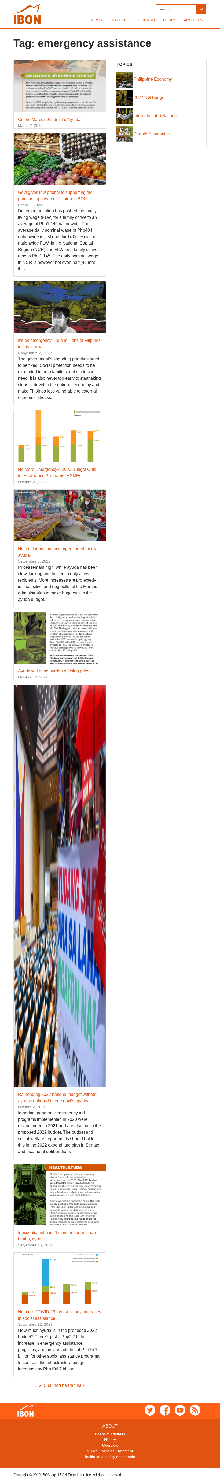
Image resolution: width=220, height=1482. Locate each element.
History (110, 1439)
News (96, 20)
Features (119, 20)
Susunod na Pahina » (64, 1385)
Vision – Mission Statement (110, 1451)
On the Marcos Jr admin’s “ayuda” (50, 119)
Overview (110, 1445)
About (110, 1426)
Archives (193, 20)
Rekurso (146, 20)
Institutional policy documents (110, 1456)
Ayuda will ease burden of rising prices (54, 671)
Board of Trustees (110, 1434)
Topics (169, 20)
